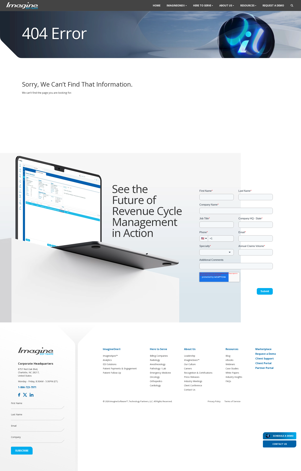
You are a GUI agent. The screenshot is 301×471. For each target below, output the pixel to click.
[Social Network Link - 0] (19, 395)
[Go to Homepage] (22, 5)
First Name (16, 403)
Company (16, 437)
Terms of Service (232, 401)
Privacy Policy (214, 401)
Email (13, 425)
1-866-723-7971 (27, 387)
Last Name (16, 414)
